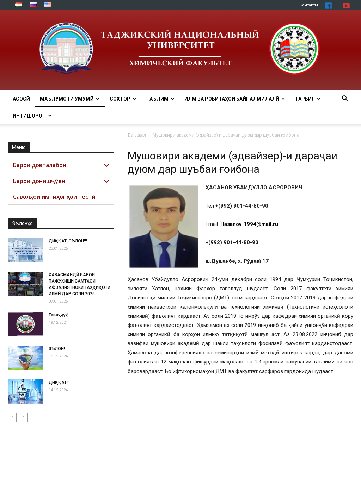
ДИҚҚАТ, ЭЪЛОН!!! (68, 241)
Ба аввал (137, 135)
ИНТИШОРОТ (29, 116)
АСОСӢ (21, 99)
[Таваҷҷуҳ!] (25, 324)
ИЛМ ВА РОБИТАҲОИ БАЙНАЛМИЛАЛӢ (231, 99)
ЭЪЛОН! (57, 348)
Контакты (309, 5)
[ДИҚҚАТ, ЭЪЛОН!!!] (25, 250)
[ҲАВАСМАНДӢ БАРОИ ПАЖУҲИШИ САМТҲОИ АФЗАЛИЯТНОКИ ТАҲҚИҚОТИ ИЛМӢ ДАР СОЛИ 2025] (25, 284)
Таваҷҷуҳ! (58, 314)
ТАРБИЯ (305, 99)
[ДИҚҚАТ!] (25, 391)
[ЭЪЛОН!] (25, 358)
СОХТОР (120, 99)
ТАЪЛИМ (157, 99)
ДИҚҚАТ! (58, 382)
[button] (344, 99)
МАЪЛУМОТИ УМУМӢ (67, 99)
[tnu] (180, 50)
